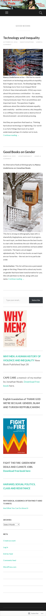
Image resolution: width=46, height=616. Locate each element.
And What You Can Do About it (15, 508)
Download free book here (16, 470)
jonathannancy (25, 156)
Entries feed (8, 554)
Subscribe (36, 300)
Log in (5, 547)
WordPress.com (9, 567)
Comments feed (9, 560)
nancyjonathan (27, 42)
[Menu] (6, 12)
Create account (9, 540)
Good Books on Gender (19, 152)
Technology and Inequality (21, 38)
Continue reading (11, 135)
